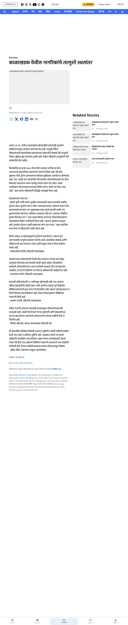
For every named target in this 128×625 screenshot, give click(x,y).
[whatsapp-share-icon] (12, 120)
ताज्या (25, 11)
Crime (57, 11)
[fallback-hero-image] (82, 126)
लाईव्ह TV (90, 623)
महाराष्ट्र (101, 11)
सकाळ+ (115, 623)
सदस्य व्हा (20, 357)
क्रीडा (48, 11)
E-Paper (37, 623)
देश (33, 11)
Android (26, 390)
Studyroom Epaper (85, 11)
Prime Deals (104, 4)
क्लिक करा (57, 369)
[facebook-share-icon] (22, 120)
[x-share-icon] (16, 120)
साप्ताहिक (68, 11)
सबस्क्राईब (89, 4)
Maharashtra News (17, 378)
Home (12, 623)
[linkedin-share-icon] (26, 120)
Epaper (15, 11)
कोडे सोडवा (28, 363)
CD (10, 108)
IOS (35, 390)
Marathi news (25, 375)
